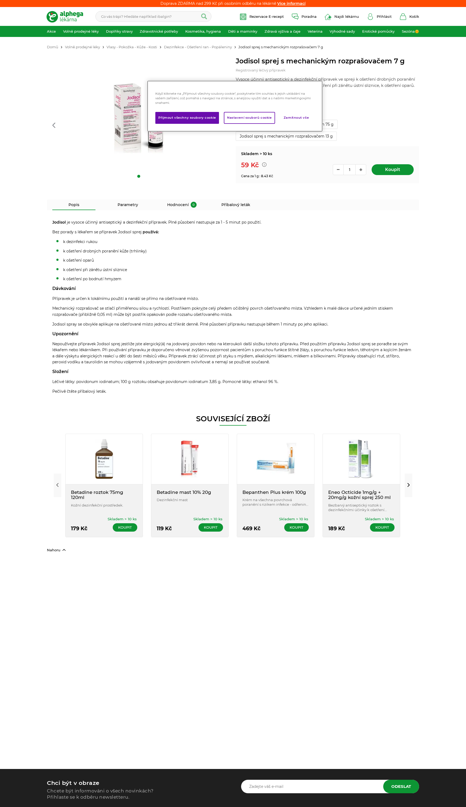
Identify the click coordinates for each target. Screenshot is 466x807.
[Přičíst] (360, 169)
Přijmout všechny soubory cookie (187, 117)
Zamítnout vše (296, 117)
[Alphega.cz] (67, 16)
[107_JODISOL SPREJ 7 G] (138, 118)
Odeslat (401, 786)
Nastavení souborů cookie (249, 117)
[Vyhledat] (204, 16)
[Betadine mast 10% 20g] (189, 459)
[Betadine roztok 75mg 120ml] (104, 459)
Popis (73, 204)
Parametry (128, 204)
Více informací (291, 3)
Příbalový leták (235, 204)
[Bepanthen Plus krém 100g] (275, 459)
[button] (54, 126)
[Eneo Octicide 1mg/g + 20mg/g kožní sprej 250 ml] (361, 459)
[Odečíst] (338, 169)
